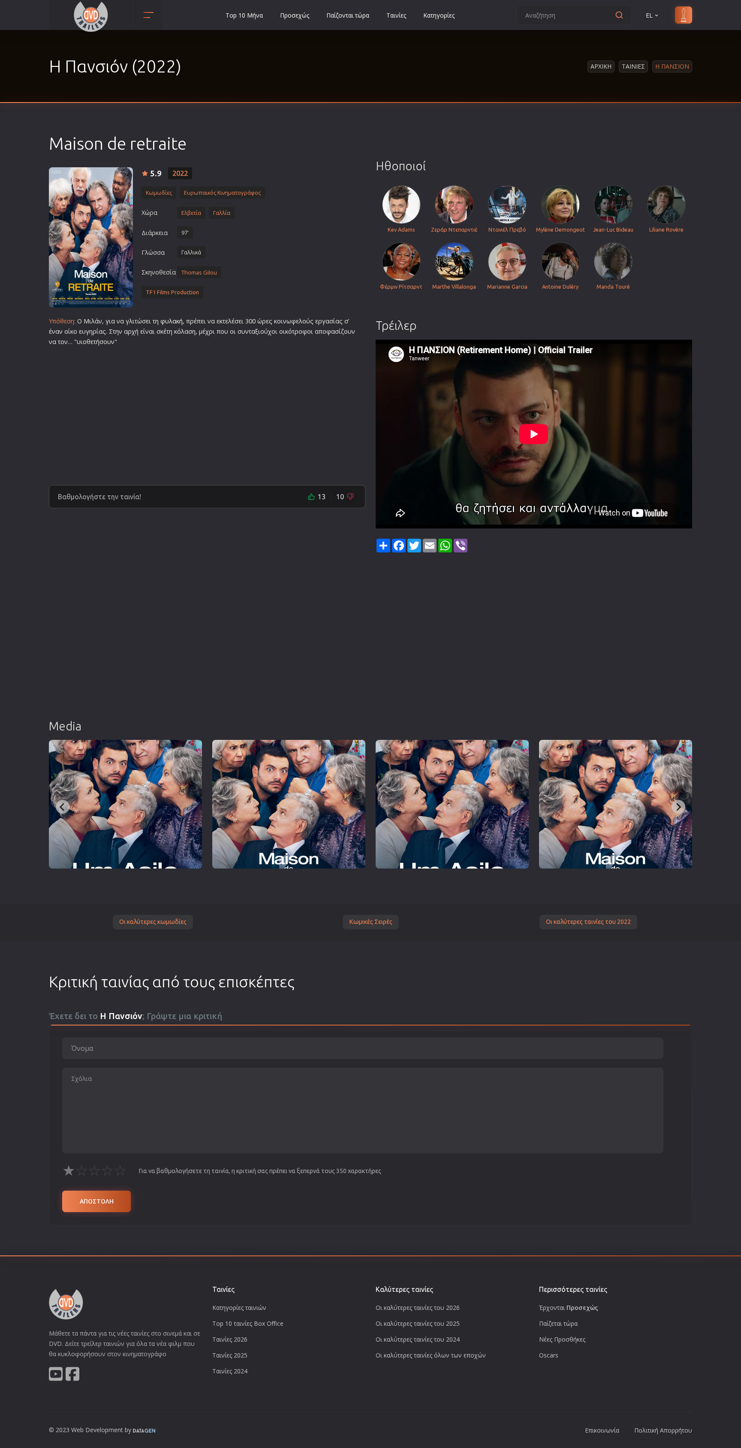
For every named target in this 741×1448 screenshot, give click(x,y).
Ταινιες (633, 66)
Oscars (548, 1355)
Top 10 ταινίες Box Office (247, 1323)
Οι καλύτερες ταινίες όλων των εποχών (431, 1355)
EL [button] (649, 15)
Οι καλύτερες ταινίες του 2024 (418, 1339)
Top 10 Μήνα (244, 15)
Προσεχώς (294, 15)
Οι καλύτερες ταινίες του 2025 (418, 1323)
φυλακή (171, 321)
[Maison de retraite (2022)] (125, 804)
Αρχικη (600, 66)
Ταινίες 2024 (229, 1371)
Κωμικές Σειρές (370, 921)
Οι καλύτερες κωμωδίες (153, 921)
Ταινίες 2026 (229, 1339)
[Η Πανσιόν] (91, 237)
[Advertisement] (207, 412)
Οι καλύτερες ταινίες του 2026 (418, 1307)
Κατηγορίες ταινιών (239, 1307)
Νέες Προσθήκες (562, 1339)
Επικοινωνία (602, 1430)
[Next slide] (678, 807)
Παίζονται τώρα (347, 15)
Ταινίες (396, 15)
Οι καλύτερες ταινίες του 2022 (588, 921)
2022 (180, 173)
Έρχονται (568, 1307)
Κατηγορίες (439, 15)
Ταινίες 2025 (229, 1355)
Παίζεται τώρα (558, 1323)
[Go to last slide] (62, 807)
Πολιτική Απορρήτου (663, 1430)
